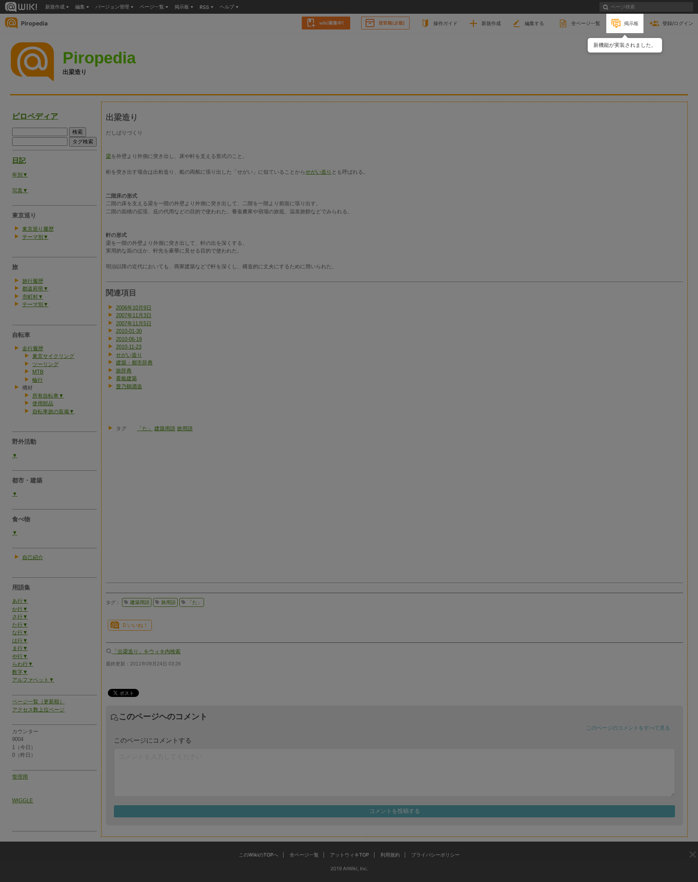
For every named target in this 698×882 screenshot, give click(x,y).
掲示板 (631, 23)
